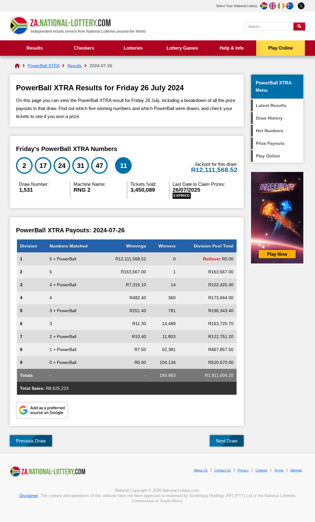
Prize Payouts (270, 143)
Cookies (261, 470)
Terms (279, 470)
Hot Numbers (269, 130)
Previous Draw (31, 440)
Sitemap (296, 470)
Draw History (269, 118)
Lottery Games (182, 48)
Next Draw (226, 440)
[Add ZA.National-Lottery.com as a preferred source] (42, 411)
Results (34, 48)
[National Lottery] (17, 65)
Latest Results (271, 105)
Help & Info (232, 48)
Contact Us (222, 470)
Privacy (243, 470)
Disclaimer (28, 495)
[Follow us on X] (301, 6)
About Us (201, 470)
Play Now (277, 254)
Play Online (280, 48)
